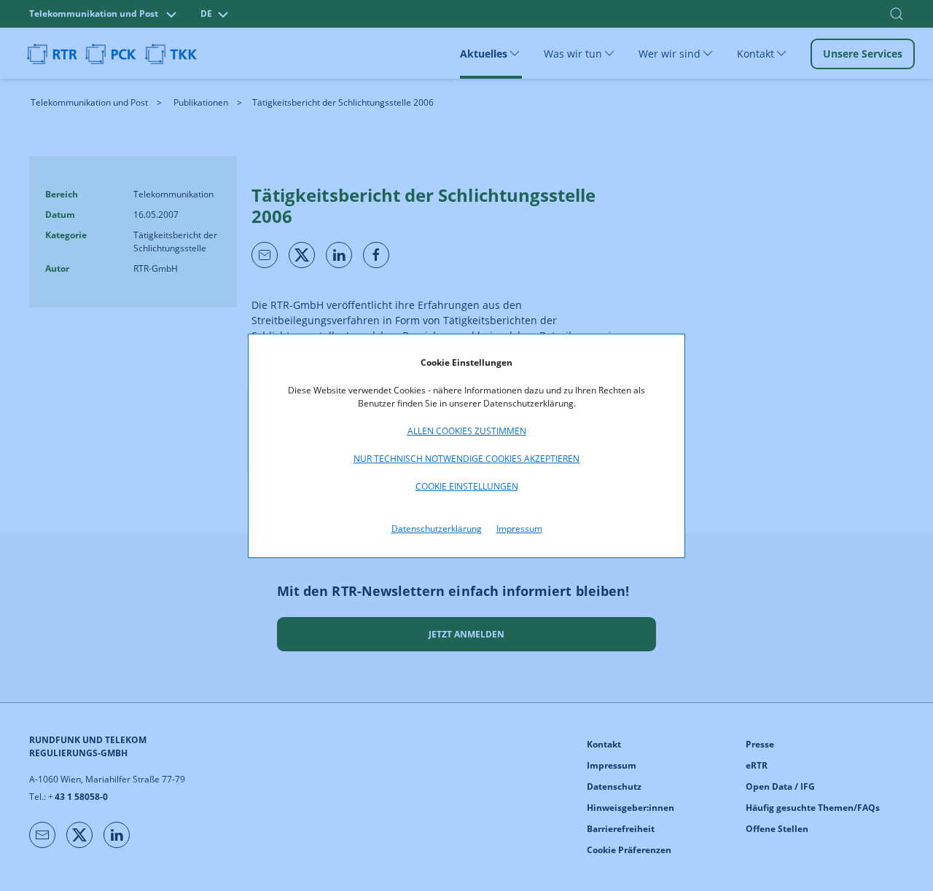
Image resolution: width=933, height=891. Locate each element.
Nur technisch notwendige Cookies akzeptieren (466, 458)
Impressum (519, 528)
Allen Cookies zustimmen (466, 431)
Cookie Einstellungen (466, 486)
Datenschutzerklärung (436, 528)
